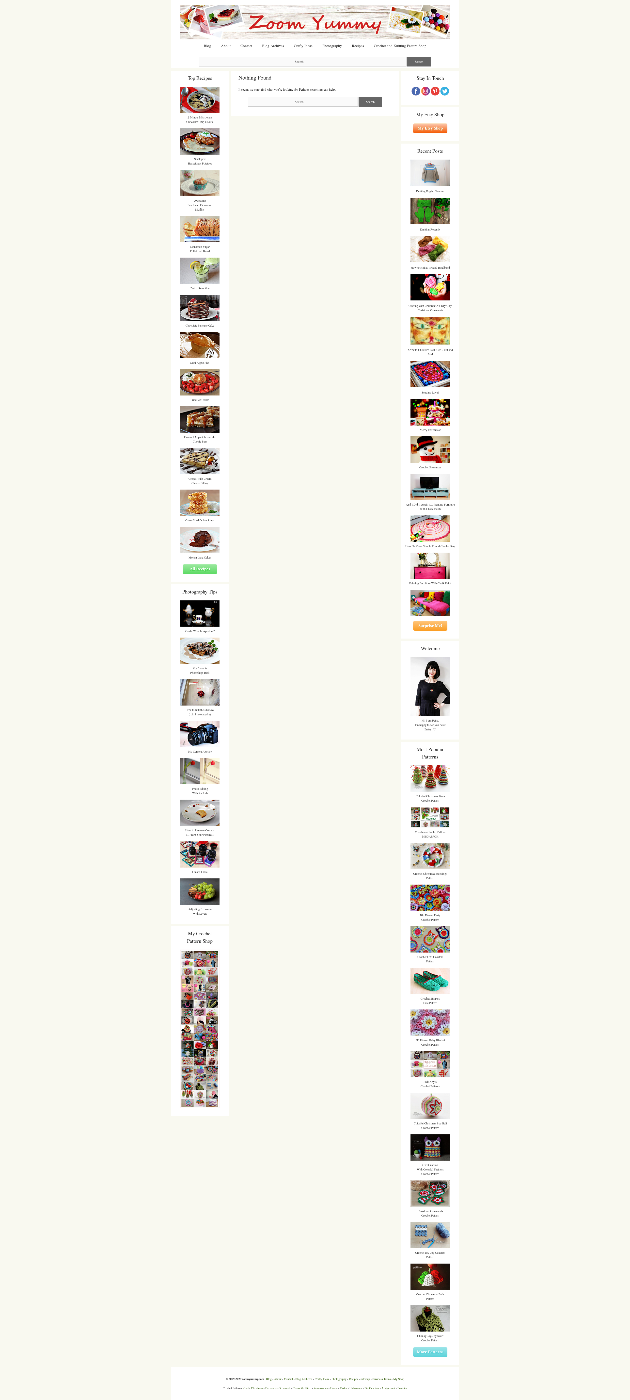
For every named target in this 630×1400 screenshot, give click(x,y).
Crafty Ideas (303, 45)
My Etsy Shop (430, 128)
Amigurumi (388, 1388)
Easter (343, 1388)
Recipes (358, 45)
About (226, 45)
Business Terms (381, 1379)
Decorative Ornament (277, 1388)
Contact (246, 45)
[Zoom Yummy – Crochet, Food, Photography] (315, 21)
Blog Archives (273, 45)
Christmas (257, 1388)
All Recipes (200, 569)
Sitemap (365, 1379)
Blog (207, 45)
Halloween (355, 1388)
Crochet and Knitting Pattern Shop (400, 45)
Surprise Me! (430, 625)
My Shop (398, 1379)
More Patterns (430, 1352)
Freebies (402, 1388)
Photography (332, 45)
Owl (246, 1388)
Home (333, 1388)
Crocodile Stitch (302, 1388)
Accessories (321, 1388)
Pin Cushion (371, 1388)
